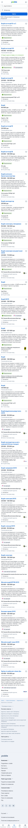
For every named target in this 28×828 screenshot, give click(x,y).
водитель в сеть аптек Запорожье (9, 715)
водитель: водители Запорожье (9, 731)
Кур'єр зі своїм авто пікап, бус (11, 671)
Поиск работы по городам (7, 741)
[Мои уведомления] (26, 2)
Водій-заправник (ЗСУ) (9, 468)
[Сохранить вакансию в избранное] (26, 23)
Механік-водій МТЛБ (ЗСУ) (10, 582)
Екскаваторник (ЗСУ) (8, 611)
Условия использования (7, 817)
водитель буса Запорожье (7, 718)
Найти (14, 14)
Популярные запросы (7, 791)
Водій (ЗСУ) (5, 299)
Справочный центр (6, 773)
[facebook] (2, 805)
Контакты (4, 766)
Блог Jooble (4, 795)
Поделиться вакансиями (8, 782)
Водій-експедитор (7, 201)
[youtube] (13, 805)
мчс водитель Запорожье (7, 729)
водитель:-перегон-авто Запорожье (10, 711)
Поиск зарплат (5, 793)
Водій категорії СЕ (7, 48)
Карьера (3, 770)
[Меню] (2, 2)
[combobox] (4, 813)
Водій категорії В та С (8, 23)
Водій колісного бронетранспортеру (8, 175)
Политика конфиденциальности (10, 820)
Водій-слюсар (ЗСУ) (8, 526)
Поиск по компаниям (7, 798)
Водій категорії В (7, 78)
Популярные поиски (6, 706)
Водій (3, 105)
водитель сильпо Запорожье (8, 723)
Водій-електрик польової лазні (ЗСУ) (11, 252)
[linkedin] (9, 805)
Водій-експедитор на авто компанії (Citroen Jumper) (10, 443)
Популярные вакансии (6, 739)
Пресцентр (4, 768)
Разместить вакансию (7, 784)
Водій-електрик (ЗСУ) (8, 498)
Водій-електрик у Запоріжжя (11, 224)
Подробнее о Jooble (6, 763)
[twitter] (6, 805)
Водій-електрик (6, 555)
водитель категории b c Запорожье (10, 713)
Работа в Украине (6, 775)
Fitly (2, 800)
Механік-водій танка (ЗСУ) (10, 642)
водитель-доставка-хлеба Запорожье (10, 733)
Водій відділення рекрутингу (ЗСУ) (11, 412)
